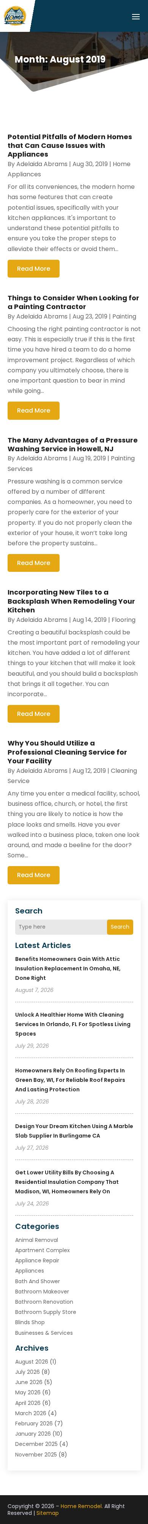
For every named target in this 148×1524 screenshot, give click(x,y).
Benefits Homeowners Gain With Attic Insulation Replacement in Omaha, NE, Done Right (68, 968)
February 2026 (34, 1423)
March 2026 (30, 1413)
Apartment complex (42, 1250)
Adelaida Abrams (42, 164)
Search (120, 927)
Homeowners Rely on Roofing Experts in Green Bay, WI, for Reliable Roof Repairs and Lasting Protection (70, 1080)
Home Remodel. (82, 1506)
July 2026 (27, 1372)
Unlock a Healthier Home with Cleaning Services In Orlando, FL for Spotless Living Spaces (73, 1024)
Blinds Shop (30, 1322)
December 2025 (36, 1444)
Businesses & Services (44, 1333)
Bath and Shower (37, 1281)
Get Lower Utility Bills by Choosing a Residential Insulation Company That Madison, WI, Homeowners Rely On (67, 1182)
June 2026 (29, 1382)
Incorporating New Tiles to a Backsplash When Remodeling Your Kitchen (71, 601)
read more (33, 268)
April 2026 (28, 1403)
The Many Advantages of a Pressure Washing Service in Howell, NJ (73, 444)
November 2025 (36, 1454)
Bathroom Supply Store (45, 1312)
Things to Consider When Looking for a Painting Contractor (73, 302)
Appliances (29, 1270)
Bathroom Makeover (42, 1291)
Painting (124, 316)
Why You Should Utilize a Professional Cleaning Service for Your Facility (67, 752)
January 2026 (33, 1434)
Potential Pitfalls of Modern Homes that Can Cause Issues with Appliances (70, 145)
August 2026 (31, 1361)
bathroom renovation (44, 1302)
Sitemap (47, 1513)
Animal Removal (36, 1240)
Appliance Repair (37, 1260)
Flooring (123, 619)
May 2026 (28, 1392)
